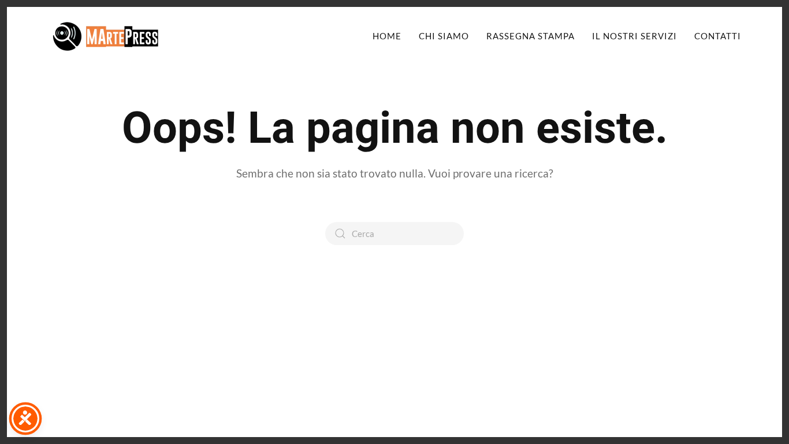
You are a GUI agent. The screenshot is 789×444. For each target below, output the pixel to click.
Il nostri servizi (634, 36)
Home (387, 36)
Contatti (717, 36)
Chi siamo (444, 36)
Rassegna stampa (530, 36)
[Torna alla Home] (105, 36)
